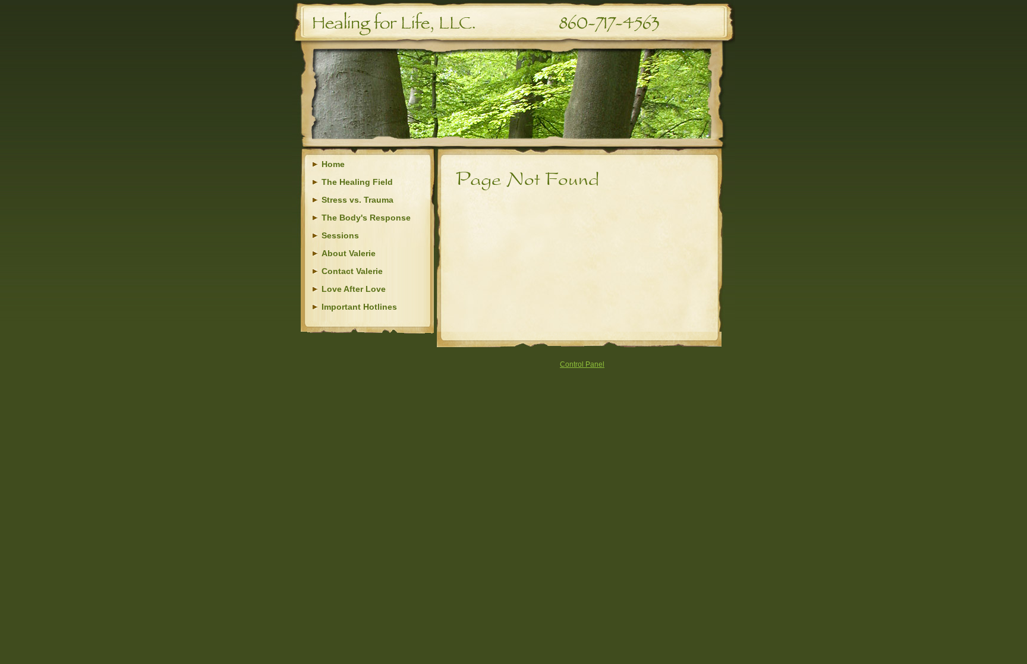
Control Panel (582, 364)
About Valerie (349, 253)
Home (333, 164)
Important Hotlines (359, 306)
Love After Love (354, 289)
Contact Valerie (352, 271)
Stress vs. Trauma (357, 199)
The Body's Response (366, 217)
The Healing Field (357, 182)
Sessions (340, 235)
